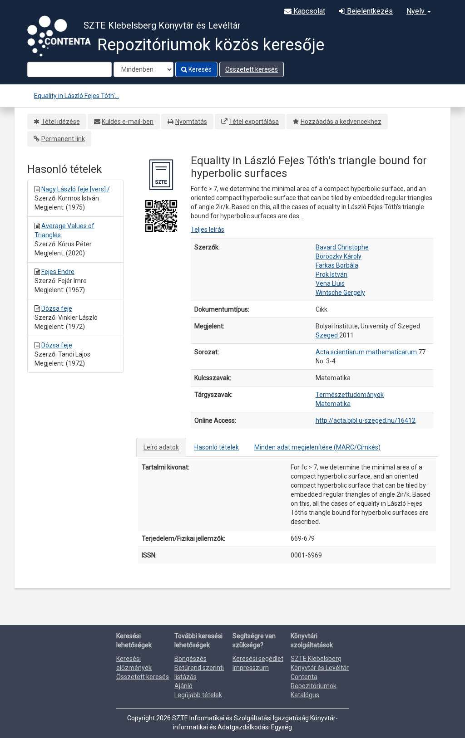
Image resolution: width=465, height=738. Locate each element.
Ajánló (183, 685)
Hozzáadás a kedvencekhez (341, 121)
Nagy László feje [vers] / (75, 189)
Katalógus (305, 695)
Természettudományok (350, 394)
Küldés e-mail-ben (127, 121)
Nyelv (416, 11)
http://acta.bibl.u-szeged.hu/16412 (366, 420)
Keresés (199, 69)
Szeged (327, 335)
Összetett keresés (251, 69)
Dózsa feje (56, 308)
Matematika (333, 403)
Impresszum (250, 667)
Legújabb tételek (198, 695)
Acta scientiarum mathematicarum (366, 352)
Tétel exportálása (254, 121)
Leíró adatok (161, 447)
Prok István (331, 274)
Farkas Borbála (337, 265)
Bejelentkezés (369, 11)
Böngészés (190, 658)
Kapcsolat (308, 11)
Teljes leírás (207, 229)
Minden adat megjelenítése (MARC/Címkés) (317, 447)
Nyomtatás (191, 121)
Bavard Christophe (342, 247)
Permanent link (63, 138)
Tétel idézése (60, 121)
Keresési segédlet (257, 658)
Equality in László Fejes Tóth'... (76, 95)
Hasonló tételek (216, 447)
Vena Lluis (330, 283)
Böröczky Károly (338, 256)
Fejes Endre (57, 271)
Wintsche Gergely (340, 292)
